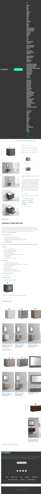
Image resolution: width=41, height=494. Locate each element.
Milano (27, 24)
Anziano (28, 5)
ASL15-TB (28, 32)
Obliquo (28, 119)
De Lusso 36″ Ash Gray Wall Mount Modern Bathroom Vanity (19, 394)
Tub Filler (28, 76)
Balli (27, 6)
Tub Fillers (28, 61)
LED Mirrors (28, 53)
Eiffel (27, 17)
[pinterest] (26, 471)
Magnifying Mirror (29, 93)
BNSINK (28, 34)
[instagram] (20, 471)
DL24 (32, 198)
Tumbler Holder (29, 100)
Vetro (27, 26)
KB (27, 40)
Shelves (28, 48)
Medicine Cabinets (30, 46)
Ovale (27, 121)
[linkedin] (17, 471)
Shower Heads (29, 71)
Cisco (27, 10)
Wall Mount (24, 204)
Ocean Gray (24, 202)
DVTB (27, 36)
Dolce (27, 16)
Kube (27, 113)
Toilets (27, 108)
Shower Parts (29, 69)
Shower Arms (29, 72)
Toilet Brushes (29, 101)
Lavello (27, 131)
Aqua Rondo (28, 83)
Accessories (28, 79)
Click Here (14, 279)
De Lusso (28, 12)
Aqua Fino (28, 89)
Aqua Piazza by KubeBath (31, 64)
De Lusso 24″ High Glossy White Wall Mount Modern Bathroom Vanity (7, 346)
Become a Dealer (29, 136)
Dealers (28, 135)
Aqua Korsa (28, 85)
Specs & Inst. (29, 132)
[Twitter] (26, 206)
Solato (27, 129)
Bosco (27, 8)
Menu (26, 2)
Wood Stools (29, 91)
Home (3, 140)
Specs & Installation (13, 479)
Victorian (28, 125)
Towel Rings (28, 105)
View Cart (12, 444)
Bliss (27, 9)
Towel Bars (28, 104)
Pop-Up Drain (29, 60)
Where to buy (18, 69)
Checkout (16, 444)
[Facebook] (24, 206)
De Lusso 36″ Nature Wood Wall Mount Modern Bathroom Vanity (7, 394)
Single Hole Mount (30, 56)
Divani (27, 13)
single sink (31, 202)
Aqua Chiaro (28, 81)
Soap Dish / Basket (30, 99)
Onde (27, 120)
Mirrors (27, 49)
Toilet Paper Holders (30, 103)
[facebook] (23, 471)
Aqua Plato (28, 84)
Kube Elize (28, 21)
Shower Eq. (28, 63)
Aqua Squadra (29, 88)
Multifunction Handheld (31, 67)
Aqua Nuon (28, 87)
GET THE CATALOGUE (22, 462)
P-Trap (27, 58)
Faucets (28, 54)
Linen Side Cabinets (30, 45)
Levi (27, 22)
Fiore (27, 18)
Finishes (27, 477)
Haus (27, 20)
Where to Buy (14, 477)
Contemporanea (29, 127)
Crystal (27, 115)
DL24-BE (24, 200)
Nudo (27, 25)
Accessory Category (30, 92)
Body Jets (28, 77)
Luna (27, 123)
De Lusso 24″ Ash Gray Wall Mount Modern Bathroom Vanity (19, 346)
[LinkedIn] (29, 206)
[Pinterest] (27, 206)
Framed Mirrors (29, 50)
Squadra (28, 117)
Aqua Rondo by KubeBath (31, 65)
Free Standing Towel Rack (31, 107)
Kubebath (30, 200)
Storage (28, 44)
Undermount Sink (29, 41)
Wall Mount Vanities (30, 29)
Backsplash (28, 42)
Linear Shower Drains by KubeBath (33, 68)
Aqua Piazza (28, 80)
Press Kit (23, 479)
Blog (27, 133)
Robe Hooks (28, 96)
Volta (27, 128)
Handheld (28, 75)
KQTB (27, 38)
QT (27, 37)
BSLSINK (28, 33)
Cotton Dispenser (30, 95)
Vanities (28, 4)
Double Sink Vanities (30, 28)
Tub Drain (28, 112)
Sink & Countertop (30, 30)
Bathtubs (28, 109)
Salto (27, 124)
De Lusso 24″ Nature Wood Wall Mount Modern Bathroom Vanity (33, 346)
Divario (27, 14)
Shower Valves (29, 73)
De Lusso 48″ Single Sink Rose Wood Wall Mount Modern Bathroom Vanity (33, 440)
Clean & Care (34, 477)
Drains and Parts (29, 57)
